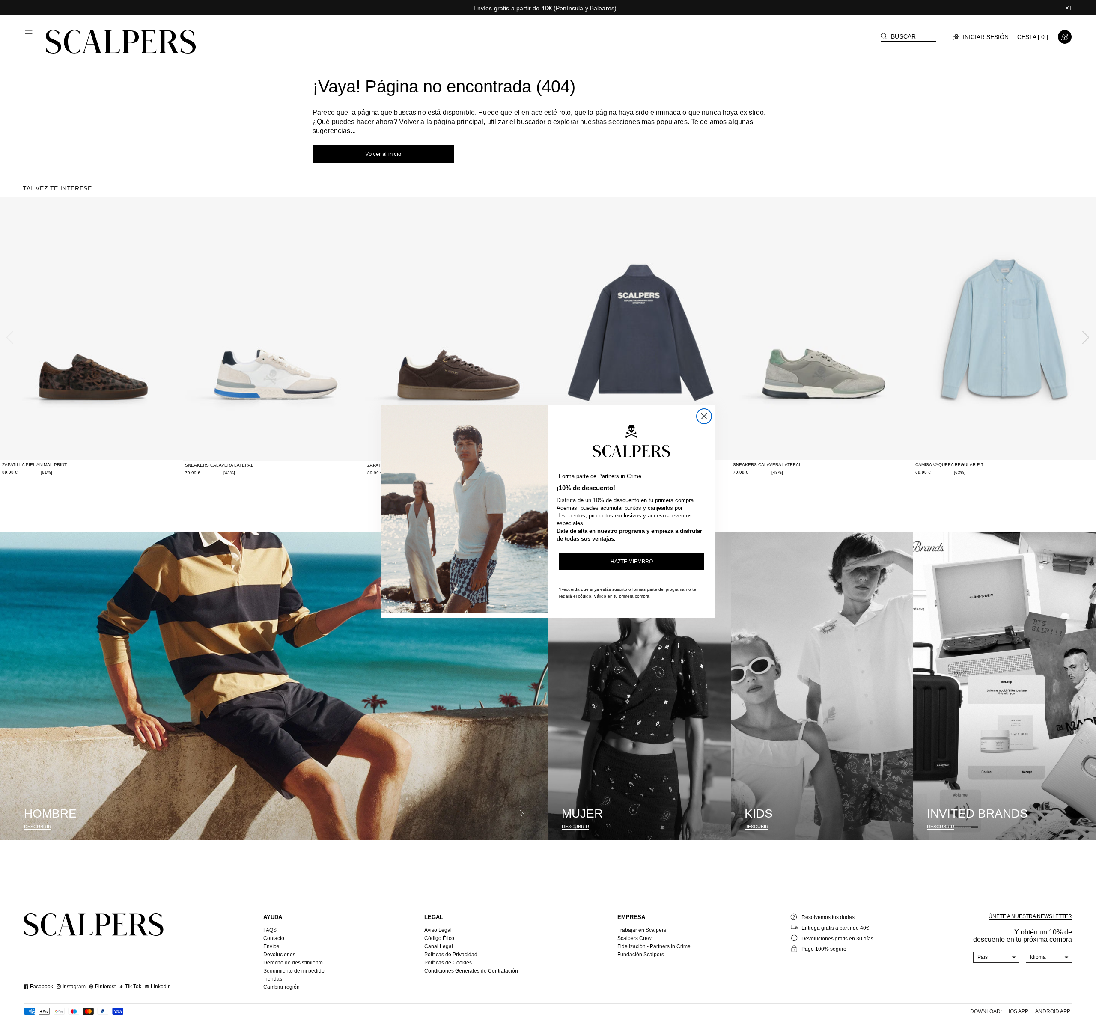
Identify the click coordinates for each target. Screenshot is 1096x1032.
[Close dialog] (704, 416)
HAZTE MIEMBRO (632, 562)
